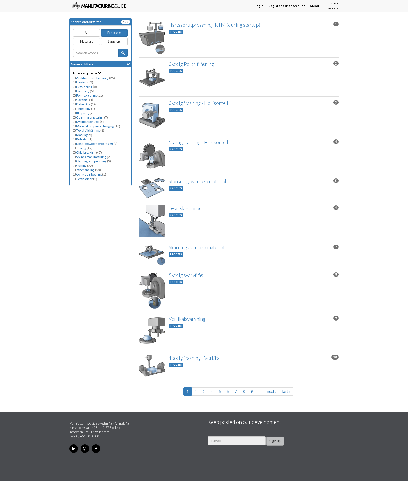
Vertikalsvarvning (187, 319)
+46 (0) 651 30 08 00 (84, 436)
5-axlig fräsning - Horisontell (198, 142)
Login (259, 6)
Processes (114, 33)
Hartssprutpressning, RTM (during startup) (214, 25)
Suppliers (114, 41)
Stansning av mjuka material (197, 181)
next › (271, 391)
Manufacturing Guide (98, 6)
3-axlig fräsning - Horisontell (198, 103)
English (333, 3)
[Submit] (123, 53)
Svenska (333, 8)
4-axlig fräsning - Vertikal (195, 358)
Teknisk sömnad (185, 208)
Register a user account (286, 6)
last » (286, 391)
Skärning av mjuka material (196, 247)
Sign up (275, 441)
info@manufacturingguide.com (89, 432)
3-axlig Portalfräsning (191, 64)
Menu (314, 6)
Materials (86, 41)
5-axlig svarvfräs (186, 275)
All (86, 33)
